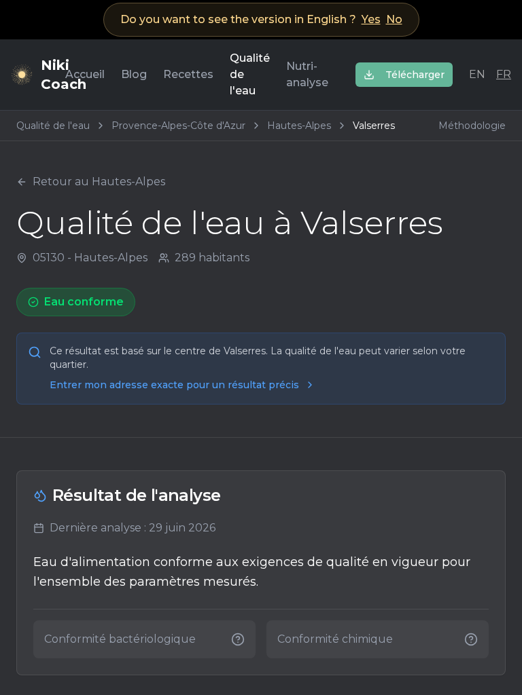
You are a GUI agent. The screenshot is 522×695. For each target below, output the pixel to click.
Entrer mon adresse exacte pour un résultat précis (174, 385)
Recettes (188, 74)
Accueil (85, 74)
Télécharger (415, 75)
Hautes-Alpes (299, 125)
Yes (371, 19)
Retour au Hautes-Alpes (99, 181)
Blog (134, 74)
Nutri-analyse (307, 74)
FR (503, 74)
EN (477, 74)
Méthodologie (472, 125)
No (394, 19)
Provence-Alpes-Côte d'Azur (178, 125)
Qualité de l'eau (250, 74)
